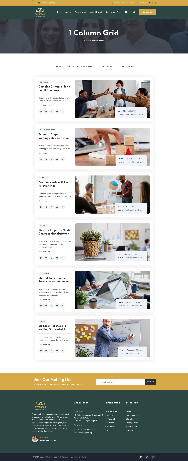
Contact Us (147, 12)
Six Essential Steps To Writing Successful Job (53, 328)
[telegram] (57, 111)
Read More (43, 105)
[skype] (62, 111)
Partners (109, 415)
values (42, 321)
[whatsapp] (51, 111)
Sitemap (129, 430)
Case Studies (110, 426)
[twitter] (46, 111)
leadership (44, 178)
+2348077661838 (126, 3)
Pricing (108, 430)
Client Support (132, 419)
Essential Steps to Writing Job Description (54, 136)
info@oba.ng (50, 3)
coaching (44, 82)
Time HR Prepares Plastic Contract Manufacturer (55, 232)
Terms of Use (131, 426)
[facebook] (41, 111)
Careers (129, 411)
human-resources (47, 130)
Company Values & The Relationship (54, 184)
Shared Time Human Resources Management (54, 280)
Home (86, 41)
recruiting (44, 273)
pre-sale (43, 225)
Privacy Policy (132, 423)
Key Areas (109, 423)
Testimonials (110, 419)
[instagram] (153, 457)
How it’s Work (111, 411)
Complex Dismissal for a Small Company (54, 88)
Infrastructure (132, 415)
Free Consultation (48, 441)
